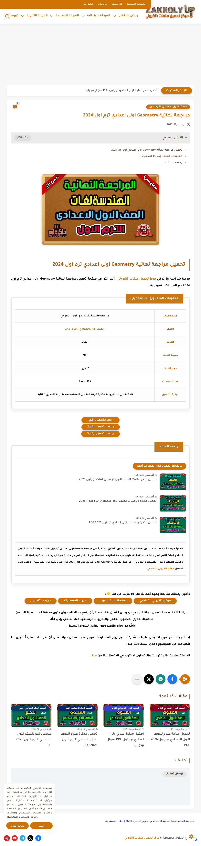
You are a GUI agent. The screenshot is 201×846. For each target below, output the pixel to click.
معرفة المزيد (18, 825)
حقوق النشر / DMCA (136, 821)
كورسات (12, 15)
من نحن (102, 4)
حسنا (41, 825)
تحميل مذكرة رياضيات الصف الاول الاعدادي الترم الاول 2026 (118, 501)
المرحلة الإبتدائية (98, 15)
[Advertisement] (100, 54)
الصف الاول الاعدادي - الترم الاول (84, 329)
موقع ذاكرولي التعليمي (160, 569)
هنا (94, 656)
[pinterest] (7, 838)
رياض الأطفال (128, 15)
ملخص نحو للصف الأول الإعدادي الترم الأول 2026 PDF (33, 739)
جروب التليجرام (40, 600)
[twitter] (30, 838)
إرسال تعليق (174, 773)
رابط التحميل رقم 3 (100, 433)
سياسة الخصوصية (183, 821)
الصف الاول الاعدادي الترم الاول (168, 106)
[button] (172, 679)
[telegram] (23, 838)
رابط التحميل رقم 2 (100, 427)
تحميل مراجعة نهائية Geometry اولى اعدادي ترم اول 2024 (146, 150)
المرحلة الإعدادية (67, 15)
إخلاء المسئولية (114, 821)
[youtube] (15, 838)
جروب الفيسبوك (75, 600)
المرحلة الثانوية (37, 15)
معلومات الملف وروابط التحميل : (161, 156)
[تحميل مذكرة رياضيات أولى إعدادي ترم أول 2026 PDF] (173, 525)
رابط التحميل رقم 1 (100, 420)
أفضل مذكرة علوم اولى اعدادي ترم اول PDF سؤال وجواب (121, 90)
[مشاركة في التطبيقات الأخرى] (137, 679)
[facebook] (38, 838)
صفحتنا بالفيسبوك (113, 600)
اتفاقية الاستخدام (160, 821)
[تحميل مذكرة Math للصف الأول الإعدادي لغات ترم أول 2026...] (173, 481)
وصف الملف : (173, 162)
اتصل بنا (88, 4)
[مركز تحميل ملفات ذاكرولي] (170, 11)
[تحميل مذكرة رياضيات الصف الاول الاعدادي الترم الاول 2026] (173, 503)
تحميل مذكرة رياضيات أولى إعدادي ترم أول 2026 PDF (123, 522)
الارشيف (117, 4)
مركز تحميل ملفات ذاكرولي (137, 279)
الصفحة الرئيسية (136, 4)
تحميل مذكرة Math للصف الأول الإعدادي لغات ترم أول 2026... (116, 479)
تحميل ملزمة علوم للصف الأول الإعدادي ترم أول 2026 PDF (170, 739)
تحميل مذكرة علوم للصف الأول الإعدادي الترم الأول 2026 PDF (79, 739)
